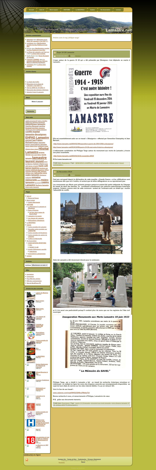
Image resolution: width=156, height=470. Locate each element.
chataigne (41, 128)
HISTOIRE (30, 204)
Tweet (83, 462)
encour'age (30, 140)
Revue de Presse (33, 198)
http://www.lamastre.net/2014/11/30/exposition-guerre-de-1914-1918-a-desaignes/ (83, 144)
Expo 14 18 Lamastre (65, 52)
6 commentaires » (72, 405)
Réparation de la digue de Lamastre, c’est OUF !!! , (37, 40)
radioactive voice (40, 173)
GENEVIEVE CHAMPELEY (84, 163)
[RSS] (27, 460)
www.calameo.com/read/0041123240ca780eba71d (71, 393)
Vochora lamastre (42, 185)
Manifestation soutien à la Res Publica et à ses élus (37, 45)
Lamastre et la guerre (35, 216)
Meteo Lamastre (37, 101)
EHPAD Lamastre (37, 137)
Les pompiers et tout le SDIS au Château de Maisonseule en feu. (42, 439)
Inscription (30, 274)
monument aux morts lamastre (101, 403)
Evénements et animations (40, 388)
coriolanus (30, 43)
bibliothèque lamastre (35, 124)
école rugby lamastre (32, 187)
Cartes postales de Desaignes (37, 233)
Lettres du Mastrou (42, 293)
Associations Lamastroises (36, 253)
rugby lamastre (32, 175)
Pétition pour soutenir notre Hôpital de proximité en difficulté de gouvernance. (42, 422)
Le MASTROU (31, 222)
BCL (30, 245)
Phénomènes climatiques (36, 220)
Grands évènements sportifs (37, 249)
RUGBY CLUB (33, 247)
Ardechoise (33, 251)
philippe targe (113, 163)
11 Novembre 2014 (64, 172)
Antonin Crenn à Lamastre (35, 92)
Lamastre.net (119, 30)
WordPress (81, 468)
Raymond (78, 55)
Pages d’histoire (33, 210)
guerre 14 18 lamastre (101, 163)
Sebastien (30, 39)
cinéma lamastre (41, 129)
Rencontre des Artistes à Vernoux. (38, 90)
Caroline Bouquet (32, 126)
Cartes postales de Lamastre (37, 227)
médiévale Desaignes (37, 170)
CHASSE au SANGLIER (39, 325)
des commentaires (34, 281)
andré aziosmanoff (31, 121)
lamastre (39, 158)
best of (29, 196)
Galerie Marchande (34, 202)
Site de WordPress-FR (34, 283)
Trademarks (82, 459)
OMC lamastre (41, 171)
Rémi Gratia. (40, 308)
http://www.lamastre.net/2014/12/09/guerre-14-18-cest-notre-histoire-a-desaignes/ (83, 147)
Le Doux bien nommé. (38, 53)
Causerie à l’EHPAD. (33, 59)
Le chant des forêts (33, 82)
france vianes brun (31, 146)
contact (29, 256)
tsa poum (38, 182)
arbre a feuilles (42, 121)
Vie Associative (31, 241)
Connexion (30, 276)
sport (39, 180)
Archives (28, 265)
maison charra (38, 164)
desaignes (40, 134)
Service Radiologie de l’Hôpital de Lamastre (42, 365)
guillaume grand (43, 146)
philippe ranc (29, 173)
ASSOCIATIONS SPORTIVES (37, 243)
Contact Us (62, 459)
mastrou (35, 168)
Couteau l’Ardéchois (42, 380)
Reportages (66, 163)
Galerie (29, 225)
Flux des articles (33, 278)
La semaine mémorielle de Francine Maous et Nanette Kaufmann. (37, 61)
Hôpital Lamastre (37, 150)
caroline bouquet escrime (35, 127)
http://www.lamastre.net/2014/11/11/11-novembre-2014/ (73, 156)
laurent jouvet (34, 161)
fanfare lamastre (39, 143)
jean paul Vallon (36, 154)
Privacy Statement (94, 459)
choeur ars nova (30, 129)
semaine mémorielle (32, 178)
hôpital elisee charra (31, 149)
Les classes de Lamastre (36, 218)
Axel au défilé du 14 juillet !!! (36, 87)
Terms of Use (72, 459)
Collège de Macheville (35, 238)
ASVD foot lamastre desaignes (35, 122)
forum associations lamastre (36, 144)
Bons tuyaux (31, 200)
